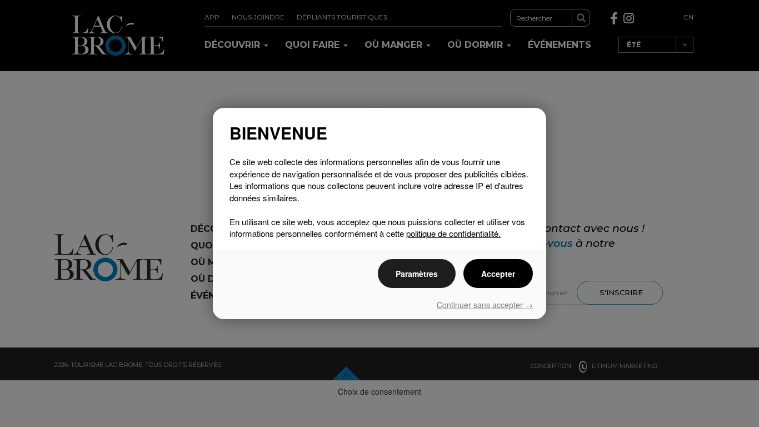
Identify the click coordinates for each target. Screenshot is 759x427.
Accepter (498, 273)
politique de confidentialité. (453, 233)
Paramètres (417, 273)
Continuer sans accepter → (485, 304)
